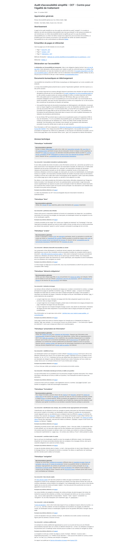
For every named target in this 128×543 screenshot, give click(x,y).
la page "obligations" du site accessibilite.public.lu (78, 93)
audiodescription (42, 151)
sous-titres (86, 149)
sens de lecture (55, 280)
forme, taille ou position (62, 345)
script (54, 236)
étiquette (73, 395)
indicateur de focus (72, 353)
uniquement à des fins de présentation (66, 278)
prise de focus (74, 340)
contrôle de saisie (49, 400)
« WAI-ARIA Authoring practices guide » (51, 254)
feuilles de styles (47, 334)
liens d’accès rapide (42, 479)
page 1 (56, 190)
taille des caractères (48, 338)
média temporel (49, 149)
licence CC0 (73, 540)
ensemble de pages (79, 462)
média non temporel (48, 152)
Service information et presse (58, 540)
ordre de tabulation (66, 467)
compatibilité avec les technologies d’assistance (62, 156)
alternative (62, 236)
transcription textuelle (73, 149)
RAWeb (66, 39)
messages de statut (67, 242)
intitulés (44, 205)
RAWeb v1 (44, 60)
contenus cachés (50, 343)
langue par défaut (75, 277)
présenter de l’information (62, 334)
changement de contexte (55, 238)
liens (50, 205)
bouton (43, 398)
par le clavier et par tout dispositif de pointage (52, 240)
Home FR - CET (45, 50)
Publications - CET (47, 54)
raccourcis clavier (70, 469)
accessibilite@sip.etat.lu (71, 74)
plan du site (45, 464)
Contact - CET (46, 52)
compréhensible (40, 336)
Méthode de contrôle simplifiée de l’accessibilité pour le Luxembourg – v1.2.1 (68, 57)
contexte (76, 205)
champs (65, 395)
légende (56, 396)
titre (58, 277)
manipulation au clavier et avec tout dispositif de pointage (67, 154)
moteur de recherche (56, 464)
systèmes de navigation (56, 462)
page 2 (56, 423)
